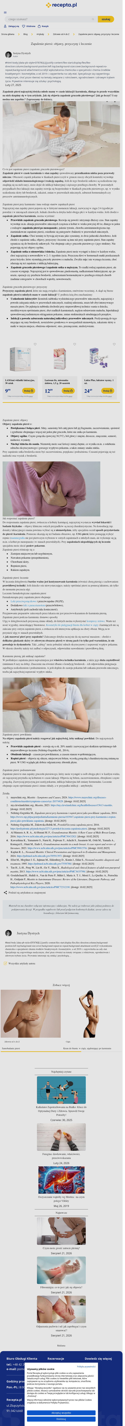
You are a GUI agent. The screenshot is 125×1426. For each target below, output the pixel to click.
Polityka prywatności (86, 1366)
